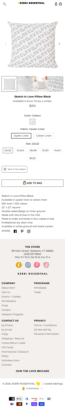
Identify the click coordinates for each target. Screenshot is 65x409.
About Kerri (8, 287)
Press (5, 305)
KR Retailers (9, 301)
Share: (6, 230)
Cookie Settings (53, 383)
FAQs (5, 334)
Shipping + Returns (13, 338)
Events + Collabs (11, 296)
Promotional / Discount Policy (15, 353)
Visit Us (6, 292)
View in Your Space (17, 169)
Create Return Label (13, 342)
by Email (7, 329)
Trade (37, 292)
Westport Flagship (12, 314)
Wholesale (40, 287)
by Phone (7, 325)
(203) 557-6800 (32, 253)
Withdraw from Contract (11, 362)
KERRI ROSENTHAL (31, 4)
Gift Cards (7, 347)
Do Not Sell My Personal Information (46, 331)
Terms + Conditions (45, 325)
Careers (6, 309)
